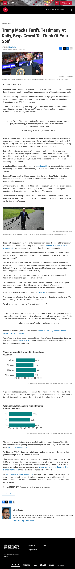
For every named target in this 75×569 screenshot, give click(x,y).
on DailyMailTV (24, 341)
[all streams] (72, 10)
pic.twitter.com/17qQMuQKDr (37, 126)
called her (41, 292)
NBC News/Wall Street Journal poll (19, 474)
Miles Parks (12, 47)
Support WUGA (32, 549)
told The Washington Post (18, 447)
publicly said (42, 166)
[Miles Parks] (6, 513)
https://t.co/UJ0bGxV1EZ (60, 319)
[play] (5, 10)
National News (6, 24)
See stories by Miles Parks (23, 520)
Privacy (45, 545)
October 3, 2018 (53, 323)
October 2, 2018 (48, 131)
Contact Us (31, 545)
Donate (67, 3)
